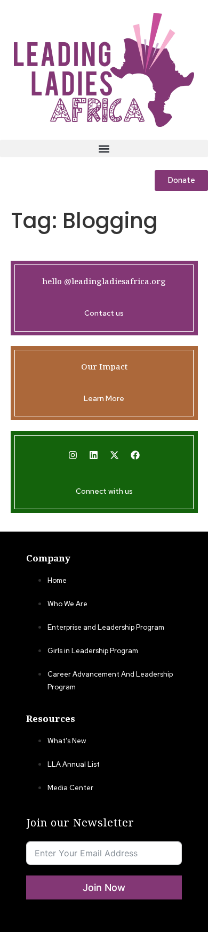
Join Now (104, 887)
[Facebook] (135, 455)
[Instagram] (73, 455)
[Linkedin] (94, 455)
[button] (104, 148)
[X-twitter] (115, 455)
